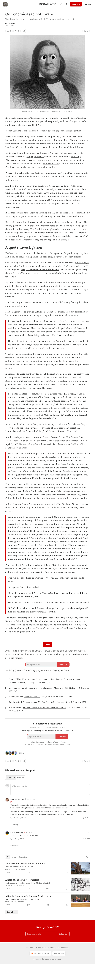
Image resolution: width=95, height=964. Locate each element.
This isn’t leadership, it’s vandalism (19, 867)
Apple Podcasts (45, 670)
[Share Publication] (66, 4)
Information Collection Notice (47, 744)
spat (25, 160)
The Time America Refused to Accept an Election (44, 707)
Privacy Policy (65, 744)
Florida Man (66, 173)
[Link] (2, 247)
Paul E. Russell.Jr (16, 832)
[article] (47, 868)
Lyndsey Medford (17, 799)
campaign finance (35, 156)
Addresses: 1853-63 (32, 696)
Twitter (20, 670)
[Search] (61, 4)
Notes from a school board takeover (25, 863)
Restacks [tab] (20, 778)
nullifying (76, 156)
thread (43, 374)
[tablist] (15, 777)
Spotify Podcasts (61, 670)
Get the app (59, 953)
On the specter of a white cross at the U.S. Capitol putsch (27, 883)
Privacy (46, 947)
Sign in (88, 4)
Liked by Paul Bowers (19, 802)
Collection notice (62, 947)
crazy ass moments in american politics (40, 269)
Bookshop (9, 670)
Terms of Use (58, 742)
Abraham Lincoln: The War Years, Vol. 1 (39, 702)
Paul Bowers (10, 23)
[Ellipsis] (88, 799)
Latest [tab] (14, 857)
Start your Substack (41, 953)
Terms (52, 947)
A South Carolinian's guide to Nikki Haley (28, 896)
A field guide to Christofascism (22, 879)
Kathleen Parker (51, 163)
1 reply (15, 825)
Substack (36, 959)
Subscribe (76, 4)
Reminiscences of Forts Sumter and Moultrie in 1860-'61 (48, 687)
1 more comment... (12, 845)
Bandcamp (30, 670)
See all (10, 912)
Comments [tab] (11, 778)
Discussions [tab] (23, 857)
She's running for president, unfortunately (22, 899)
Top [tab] (8, 857)
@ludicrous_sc (82, 262)
